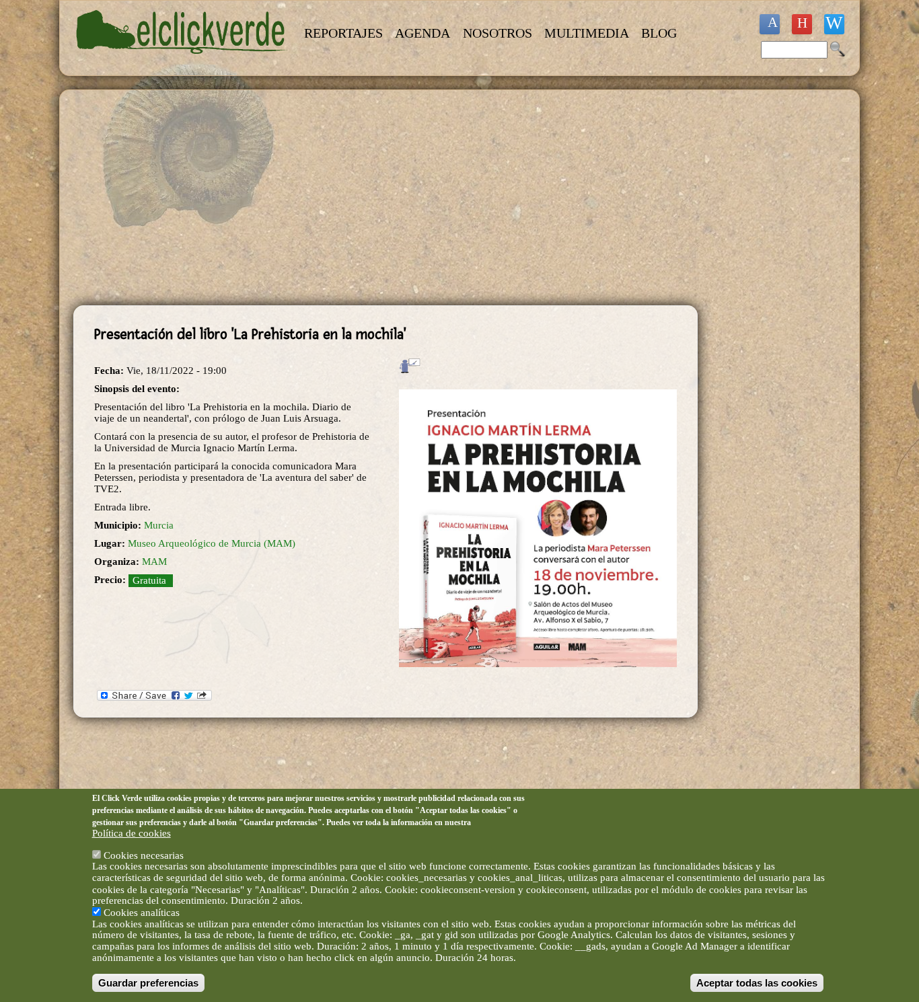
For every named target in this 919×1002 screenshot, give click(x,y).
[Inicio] (182, 61)
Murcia (159, 525)
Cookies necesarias (144, 854)
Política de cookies (131, 833)
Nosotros (497, 33)
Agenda (422, 33)
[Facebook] (770, 24)
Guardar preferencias (148, 983)
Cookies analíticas (142, 912)
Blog (659, 33)
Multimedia (586, 33)
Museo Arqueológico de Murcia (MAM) (211, 543)
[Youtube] (802, 24)
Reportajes (343, 33)
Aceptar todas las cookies (756, 983)
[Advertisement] (385, 198)
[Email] (834, 24)
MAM (154, 561)
